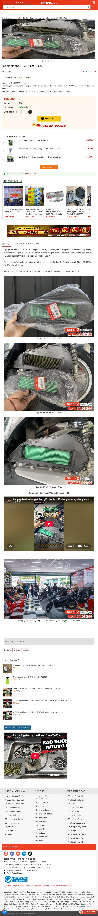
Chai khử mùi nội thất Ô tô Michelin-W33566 (30, 677)
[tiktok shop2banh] (30, 853)
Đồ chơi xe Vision (43, 802)
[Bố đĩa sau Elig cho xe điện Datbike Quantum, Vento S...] (7, 669)
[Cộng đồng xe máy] (6, 853)
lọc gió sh (26, 650)
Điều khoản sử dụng (13, 811)
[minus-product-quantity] (21, 112)
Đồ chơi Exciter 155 (75, 796)
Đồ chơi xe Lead (42, 810)
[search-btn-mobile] (88, 7)
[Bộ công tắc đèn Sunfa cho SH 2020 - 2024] (13, 196)
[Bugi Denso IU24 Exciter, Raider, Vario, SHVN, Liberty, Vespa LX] (34, 196)
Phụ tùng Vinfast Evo (76, 838)
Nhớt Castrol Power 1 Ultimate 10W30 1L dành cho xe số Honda (38, 712)
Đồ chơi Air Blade (74, 815)
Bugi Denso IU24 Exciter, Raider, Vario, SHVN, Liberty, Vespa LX (34, 211)
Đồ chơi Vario (41, 806)
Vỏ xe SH (40, 829)
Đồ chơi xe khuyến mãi (14, 819)
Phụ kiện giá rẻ (10, 827)
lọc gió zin (17, 650)
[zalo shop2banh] (24, 853)
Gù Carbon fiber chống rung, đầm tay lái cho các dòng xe (40, 157)
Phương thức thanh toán (14, 804)
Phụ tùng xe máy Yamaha (78, 831)
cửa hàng (17, 3)
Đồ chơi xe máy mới (13, 823)
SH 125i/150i (18, 77)
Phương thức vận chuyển (15, 800)
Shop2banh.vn (18, 913)
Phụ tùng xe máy (8, 18)
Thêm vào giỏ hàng (49, 167)
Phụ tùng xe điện (11, 831)
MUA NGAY (51, 118)
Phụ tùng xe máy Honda (77, 827)
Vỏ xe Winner (41, 821)
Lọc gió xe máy (35, 18)
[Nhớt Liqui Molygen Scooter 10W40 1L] (12, 142)
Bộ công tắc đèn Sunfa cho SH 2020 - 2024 (14, 210)
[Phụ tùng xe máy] (49, 3)
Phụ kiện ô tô (10, 834)
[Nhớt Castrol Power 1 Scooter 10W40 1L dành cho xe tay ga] (7, 692)
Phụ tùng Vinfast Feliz (76, 823)
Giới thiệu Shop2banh (26, 243)
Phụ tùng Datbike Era (76, 800)
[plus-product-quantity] (30, 112)
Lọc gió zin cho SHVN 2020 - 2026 (55, 18)
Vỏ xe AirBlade (42, 837)
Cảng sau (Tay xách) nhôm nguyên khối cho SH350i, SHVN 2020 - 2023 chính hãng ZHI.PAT (76, 211)
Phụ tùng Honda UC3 (76, 842)
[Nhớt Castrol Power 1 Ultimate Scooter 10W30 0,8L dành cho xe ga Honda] (7, 704)
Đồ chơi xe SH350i (75, 808)
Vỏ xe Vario (40, 825)
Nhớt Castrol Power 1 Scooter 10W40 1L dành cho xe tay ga (36, 689)
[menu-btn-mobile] (94, 7)
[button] (42, 61)
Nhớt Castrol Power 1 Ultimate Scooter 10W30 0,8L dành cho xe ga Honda (42, 700)
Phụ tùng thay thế (22, 18)
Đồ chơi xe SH (73, 804)
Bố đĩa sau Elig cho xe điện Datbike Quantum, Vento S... (35, 665)
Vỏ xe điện (40, 841)
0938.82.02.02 (30, 174)
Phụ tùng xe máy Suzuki (77, 834)
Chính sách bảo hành (13, 815)
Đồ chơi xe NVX (74, 811)
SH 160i (27, 77)
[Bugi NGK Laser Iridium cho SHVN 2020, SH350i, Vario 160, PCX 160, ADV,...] (55, 196)
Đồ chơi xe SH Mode (44, 814)
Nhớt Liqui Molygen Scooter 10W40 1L (33, 140)
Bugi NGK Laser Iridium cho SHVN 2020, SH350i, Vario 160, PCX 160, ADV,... (54, 211)
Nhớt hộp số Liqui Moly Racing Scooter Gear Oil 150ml (39, 149)
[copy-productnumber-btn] (86, 71)
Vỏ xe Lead (40, 833)
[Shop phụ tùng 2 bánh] (12, 853)
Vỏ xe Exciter (41, 818)
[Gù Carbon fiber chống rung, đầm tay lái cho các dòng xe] (12, 159)
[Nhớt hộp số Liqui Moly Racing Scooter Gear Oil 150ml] (12, 151)
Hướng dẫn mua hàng (13, 796)
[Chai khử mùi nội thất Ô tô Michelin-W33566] (7, 680)
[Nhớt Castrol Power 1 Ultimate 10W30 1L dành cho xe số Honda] (7, 715)
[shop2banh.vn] (18, 853)
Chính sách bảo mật (13, 808)
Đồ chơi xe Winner (75, 819)
